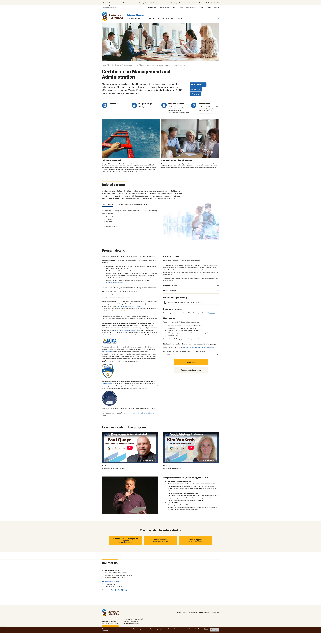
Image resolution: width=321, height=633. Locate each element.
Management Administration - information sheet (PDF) (185, 302)
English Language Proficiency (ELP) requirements (198, 347)
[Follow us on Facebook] (115, 589)
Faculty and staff (165, 7)
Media (184, 612)
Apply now (197, 89)
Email (181, 7)
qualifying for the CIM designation (125, 330)
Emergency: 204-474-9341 (131, 621)
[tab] (107, 205)
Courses (196, 94)
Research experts (204, 612)
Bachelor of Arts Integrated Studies (143, 413)
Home (104, 65)
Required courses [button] (170, 285)
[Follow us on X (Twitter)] (111, 589)
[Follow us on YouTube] (122, 589)
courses (212, 313)
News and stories (191, 7)
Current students (152, 7)
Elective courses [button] (169, 291)
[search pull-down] (218, 18)
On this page (197, 84)
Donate (216, 7)
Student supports (152, 18)
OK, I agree (214, 630)
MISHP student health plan (114, 282)
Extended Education (135, 15)
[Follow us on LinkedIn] (125, 589)
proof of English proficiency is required (129, 306)
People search (193, 612)
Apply (209, 7)
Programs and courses (135, 18)
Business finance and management (151, 65)
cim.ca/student (107, 352)
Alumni (175, 7)
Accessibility (215, 612)
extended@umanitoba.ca (113, 581)
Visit (202, 7)
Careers (178, 612)
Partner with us (167, 18)
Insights (179, 18)
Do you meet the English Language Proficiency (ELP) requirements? (184, 351)
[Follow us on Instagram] (118, 589)
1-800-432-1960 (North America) (133, 619)
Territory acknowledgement (109, 7)
